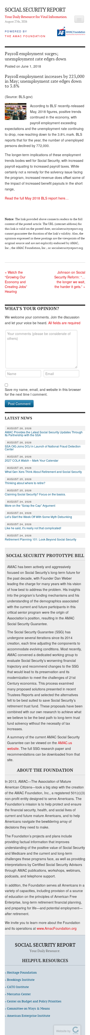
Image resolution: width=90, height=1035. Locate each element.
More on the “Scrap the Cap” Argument (30, 505)
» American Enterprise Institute (27, 1015)
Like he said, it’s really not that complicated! (33, 528)
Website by (62, 1031)
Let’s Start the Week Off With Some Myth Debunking (38, 516)
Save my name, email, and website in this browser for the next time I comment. (43, 392)
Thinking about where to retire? (25, 483)
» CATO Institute (17, 987)
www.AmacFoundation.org (57, 928)
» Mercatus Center (18, 994)
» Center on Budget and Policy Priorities (33, 1001)
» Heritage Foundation (21, 972)
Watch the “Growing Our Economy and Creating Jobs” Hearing (16, 282)
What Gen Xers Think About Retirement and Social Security (43, 471)
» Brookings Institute (20, 980)
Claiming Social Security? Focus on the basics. (35, 494)
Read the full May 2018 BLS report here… (37, 198)
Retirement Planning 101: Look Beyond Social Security (40, 539)
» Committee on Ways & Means (27, 1008)
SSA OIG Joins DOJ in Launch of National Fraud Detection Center (43, 448)
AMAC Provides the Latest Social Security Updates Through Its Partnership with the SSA (44, 433)
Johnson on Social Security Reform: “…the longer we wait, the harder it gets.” (69, 279)
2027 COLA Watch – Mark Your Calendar (31, 460)
